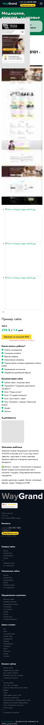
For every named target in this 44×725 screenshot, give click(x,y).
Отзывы (5, 654)
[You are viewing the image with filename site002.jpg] (23, 258)
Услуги (5, 693)
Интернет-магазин (9, 563)
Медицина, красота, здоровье (13, 675)
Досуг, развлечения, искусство (13, 705)
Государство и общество (11, 712)
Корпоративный (8, 556)
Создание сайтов (9, 634)
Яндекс (5, 614)
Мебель (5, 690)
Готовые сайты (7, 636)
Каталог (5, 558)
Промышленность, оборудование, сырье (16, 700)
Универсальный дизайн (11, 670)
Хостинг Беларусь (8, 721)
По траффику (7, 607)
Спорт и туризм (8, 708)
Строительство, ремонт (10, 678)
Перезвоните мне (27, 5)
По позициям (7, 609)
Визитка (5, 551)
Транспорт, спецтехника (11, 698)
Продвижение (7, 639)
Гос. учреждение (8, 565)
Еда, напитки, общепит (10, 673)
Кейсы (5, 649)
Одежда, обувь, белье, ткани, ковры (15, 688)
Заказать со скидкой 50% (16, 336)
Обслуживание (8, 644)
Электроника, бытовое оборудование (15, 703)
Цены (5, 631)
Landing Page (7, 553)
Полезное (6, 651)
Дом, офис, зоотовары (10, 685)
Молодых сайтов (8, 599)
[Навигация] (41, 3)
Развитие (6, 641)
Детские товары (8, 683)
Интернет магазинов (9, 602)
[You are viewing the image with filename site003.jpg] (23, 292)
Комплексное (7, 617)
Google (5, 612)
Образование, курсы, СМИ (12, 695)
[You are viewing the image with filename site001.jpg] (23, 224)
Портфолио (6, 646)
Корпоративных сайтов (10, 604)
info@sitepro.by (6, 530)
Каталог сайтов (8, 668)
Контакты (6, 656)
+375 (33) (27, 2)
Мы (4, 629)
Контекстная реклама (10, 619)
